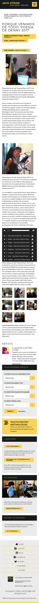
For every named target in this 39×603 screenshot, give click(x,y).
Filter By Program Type (13, 383)
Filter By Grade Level (12, 401)
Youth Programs (12, 446)
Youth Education (25, 14)
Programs (14, 14)
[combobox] (19, 378)
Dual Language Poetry (14, 41)
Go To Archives (12, 531)
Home (6, 14)
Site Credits (33, 598)
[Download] (32, 236)
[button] (5, 230)
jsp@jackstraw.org (27, 586)
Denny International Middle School (17, 36)
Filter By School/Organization (17, 374)
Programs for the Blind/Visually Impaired (18, 460)
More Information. (13, 508)
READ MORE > (17, 364)
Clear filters (22, 411)
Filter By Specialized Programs (16, 392)
